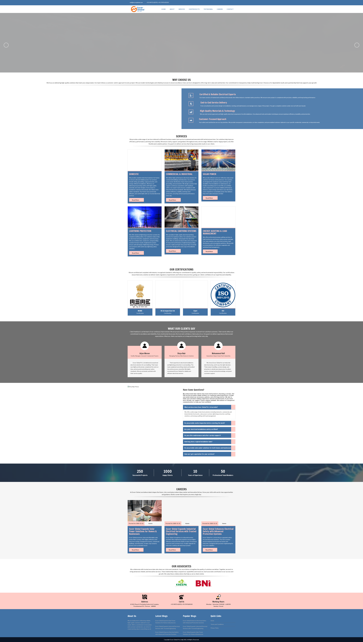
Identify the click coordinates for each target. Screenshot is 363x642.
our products (194, 9)
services (182, 9)
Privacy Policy (215, 628)
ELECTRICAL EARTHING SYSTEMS (181, 231)
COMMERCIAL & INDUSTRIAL (179, 174)
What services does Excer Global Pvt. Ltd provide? (201, 407)
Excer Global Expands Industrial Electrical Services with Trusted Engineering (181, 531)
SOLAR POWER (209, 174)
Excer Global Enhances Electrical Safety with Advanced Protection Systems (218, 531)
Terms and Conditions (217, 624)
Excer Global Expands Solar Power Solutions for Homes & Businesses (143, 531)
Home (163, 9)
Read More (135, 200)
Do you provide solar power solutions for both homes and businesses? (208, 448)
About (172, 9)
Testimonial (208, 9)
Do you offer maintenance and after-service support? (202, 435)
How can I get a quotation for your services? (199, 454)
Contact (230, 9)
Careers (220, 9)
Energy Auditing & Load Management (215, 232)
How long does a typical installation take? (198, 442)
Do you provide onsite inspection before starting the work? (204, 423)
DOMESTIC (134, 174)
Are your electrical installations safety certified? (201, 429)
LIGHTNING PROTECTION (140, 231)
